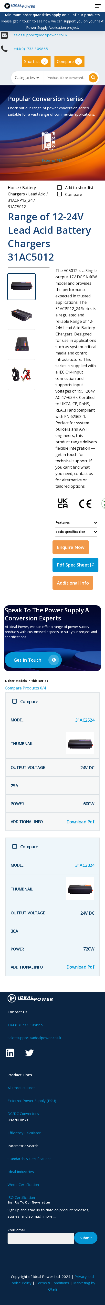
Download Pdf (80, 822)
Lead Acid (36, 194)
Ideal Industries (21, 1171)
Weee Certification (23, 1184)
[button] (98, 5)
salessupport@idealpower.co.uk (40, 34)
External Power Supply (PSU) (32, 1100)
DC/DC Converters (23, 1113)
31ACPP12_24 (20, 200)
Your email (16, 1229)
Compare (68, 61)
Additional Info (73, 583)
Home (13, 187)
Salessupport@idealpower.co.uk (34, 1037)
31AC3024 (84, 865)
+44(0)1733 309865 (31, 48)
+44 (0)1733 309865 (25, 1024)
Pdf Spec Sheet (73, 565)
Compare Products (25, 688)
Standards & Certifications (30, 1158)
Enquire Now (70, 547)
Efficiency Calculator (24, 1132)
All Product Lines (21, 1087)
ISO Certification (21, 1197)
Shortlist (35, 61)
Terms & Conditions (52, 1282)
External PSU (52, 160)
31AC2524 (84, 720)
